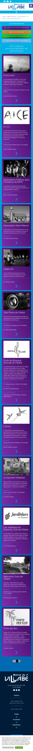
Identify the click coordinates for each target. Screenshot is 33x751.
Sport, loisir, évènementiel (16, 32)
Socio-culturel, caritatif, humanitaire (16, 41)
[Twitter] (10, 1)
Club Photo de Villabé (14, 312)
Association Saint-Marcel (16, 225)
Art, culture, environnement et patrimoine (16, 28)
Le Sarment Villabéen (14, 477)
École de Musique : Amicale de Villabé (12, 361)
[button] (31, 6)
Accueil (4, 16)
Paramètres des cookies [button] (8, 747)
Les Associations (21, 16)
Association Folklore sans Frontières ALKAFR (16, 180)
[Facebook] (4, 1)
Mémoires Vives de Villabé (13, 577)
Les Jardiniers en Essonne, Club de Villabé (15, 528)
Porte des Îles (10, 628)
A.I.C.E (6, 126)
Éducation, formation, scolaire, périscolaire (16, 36)
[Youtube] (7, 1)
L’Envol (7, 426)
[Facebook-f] (14, 690)
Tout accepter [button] (19, 747)
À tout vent (8, 75)
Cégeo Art (8, 269)
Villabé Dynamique (11, 16)
